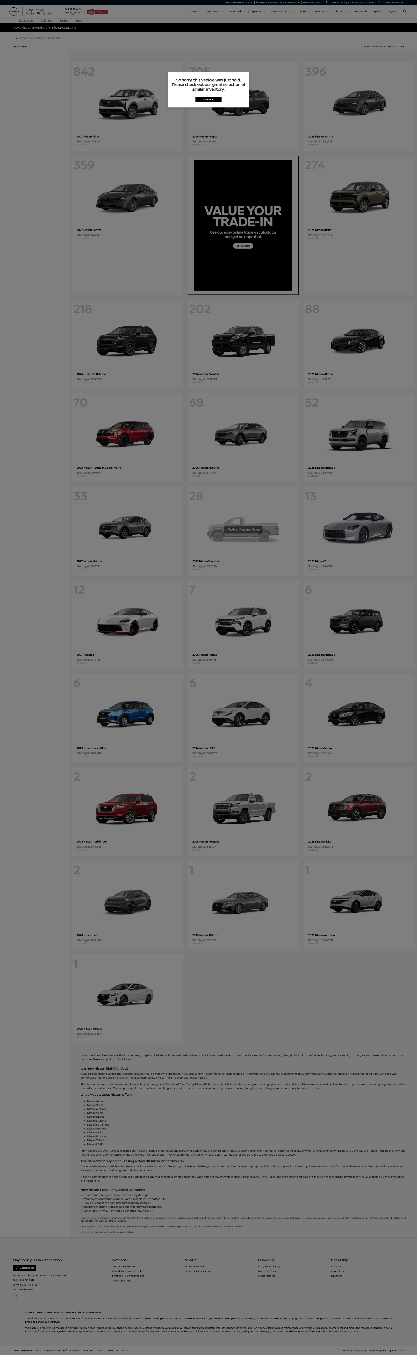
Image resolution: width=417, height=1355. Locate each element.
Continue (208, 99)
